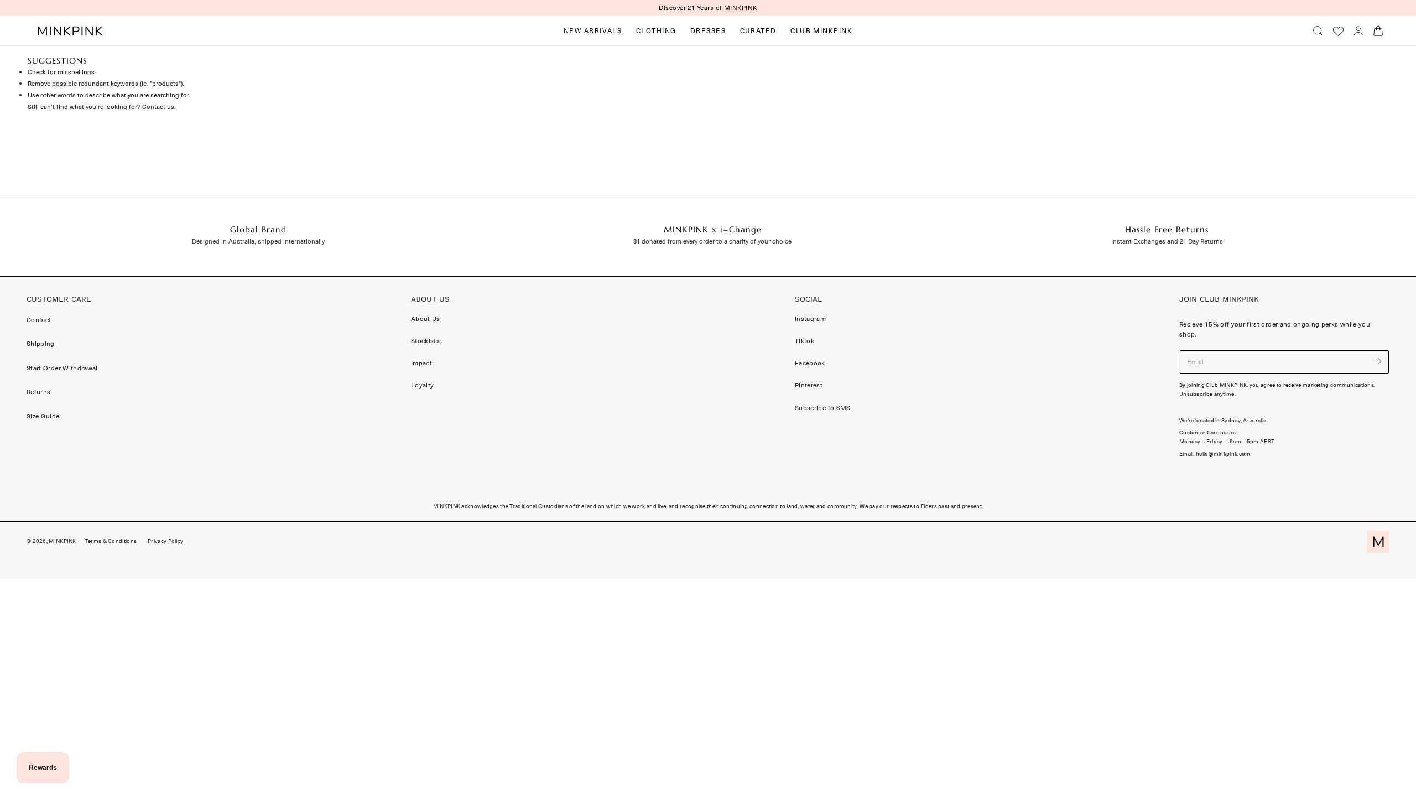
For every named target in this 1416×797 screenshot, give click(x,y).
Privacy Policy (165, 541)
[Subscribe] (1377, 361)
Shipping (41, 343)
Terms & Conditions (111, 541)
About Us (425, 318)
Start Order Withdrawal (62, 368)
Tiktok (804, 341)
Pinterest (808, 385)
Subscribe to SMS (823, 407)
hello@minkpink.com (1223, 454)
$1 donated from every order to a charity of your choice (712, 241)
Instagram (810, 318)
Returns (38, 391)
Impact (421, 363)
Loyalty (422, 385)
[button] (1317, 31)
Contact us (158, 106)
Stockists (425, 341)
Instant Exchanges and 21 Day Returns (1167, 241)
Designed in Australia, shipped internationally (258, 241)
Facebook (810, 363)
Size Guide (43, 416)
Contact (39, 319)
